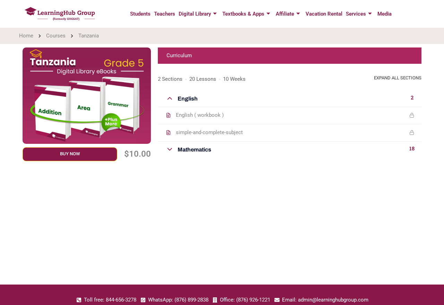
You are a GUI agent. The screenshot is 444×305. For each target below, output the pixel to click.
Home (26, 36)
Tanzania (88, 36)
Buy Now (70, 153)
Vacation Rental (324, 14)
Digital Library (195, 14)
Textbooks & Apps (243, 14)
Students (140, 14)
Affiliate (285, 14)
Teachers (164, 14)
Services (356, 14)
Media (384, 14)
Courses (56, 36)
